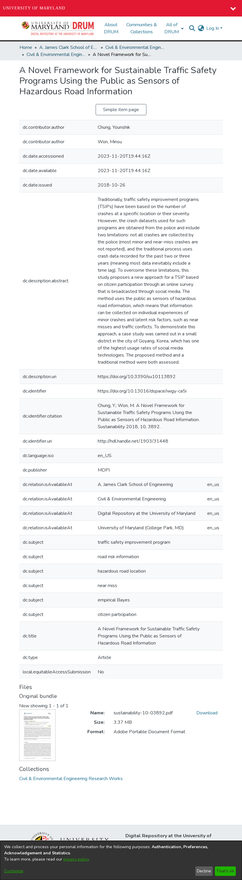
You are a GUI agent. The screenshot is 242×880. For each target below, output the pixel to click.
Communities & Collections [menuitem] (141, 28)
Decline (204, 871)
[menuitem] (173, 28)
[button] (58, 28)
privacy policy (76, 859)
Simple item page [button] (121, 109)
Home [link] (25, 47)
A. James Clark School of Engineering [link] (68, 47)
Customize (13, 871)
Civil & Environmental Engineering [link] (134, 47)
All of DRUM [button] (171, 28)
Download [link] (207, 713)
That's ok (225, 871)
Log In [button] (213, 28)
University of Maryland (34, 8)
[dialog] (121, 860)
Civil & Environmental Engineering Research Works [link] (56, 54)
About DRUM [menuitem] (111, 28)
